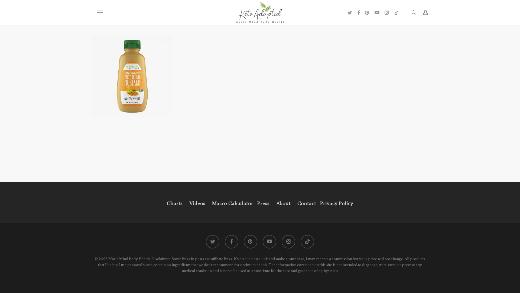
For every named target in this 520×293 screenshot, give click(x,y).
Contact (306, 203)
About (283, 203)
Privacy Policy (336, 203)
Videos (197, 203)
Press (263, 203)
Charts (175, 203)
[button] (100, 12)
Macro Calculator (232, 203)
